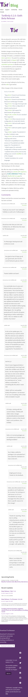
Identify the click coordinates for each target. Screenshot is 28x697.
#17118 (10, 119)
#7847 (9, 128)
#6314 (3, 58)
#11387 (10, 114)
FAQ (7, 694)
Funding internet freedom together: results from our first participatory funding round (14, 610)
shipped (14, 60)
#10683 (10, 132)
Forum (20, 9)
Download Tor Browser (7, 646)
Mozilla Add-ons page (14, 176)
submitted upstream (7, 64)
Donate (2, 12)
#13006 (14, 114)
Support (7, 9)
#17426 (10, 106)
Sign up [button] (8, 673)
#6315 (9, 58)
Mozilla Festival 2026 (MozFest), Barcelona (14, 582)
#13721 (10, 104)
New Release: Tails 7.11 (8, 591)
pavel (4, 613)
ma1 (4, 601)
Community (14, 9)
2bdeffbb (18, 154)
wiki (7, 84)
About (1, 9)
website (15, 172)
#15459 (10, 110)
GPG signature (22, 172)
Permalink (24, 205)
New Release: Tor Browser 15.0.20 (11, 599)
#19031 (10, 123)
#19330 (10, 136)
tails (4, 593)
